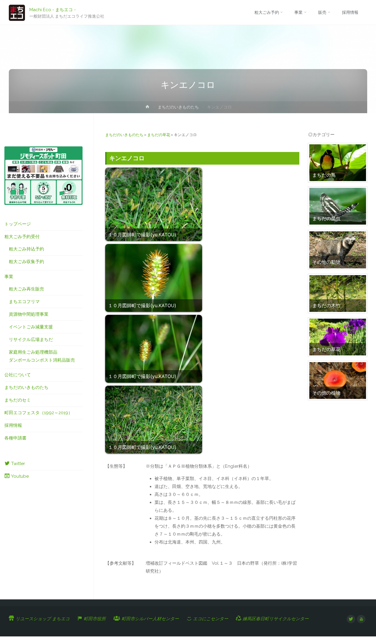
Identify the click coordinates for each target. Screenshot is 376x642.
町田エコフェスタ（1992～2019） (38, 412)
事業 (8, 276)
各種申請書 (15, 438)
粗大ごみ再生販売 (26, 289)
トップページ (17, 224)
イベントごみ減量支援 (31, 327)
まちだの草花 (158, 135)
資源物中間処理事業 (28, 314)
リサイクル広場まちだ (31, 339)
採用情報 (13, 425)
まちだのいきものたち (178, 107)
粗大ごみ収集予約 (26, 261)
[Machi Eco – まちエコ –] (17, 12)
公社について (17, 374)
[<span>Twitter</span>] (351, 619)
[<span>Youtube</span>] (361, 619)
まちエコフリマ (24, 301)
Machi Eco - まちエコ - (52, 9)
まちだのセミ (17, 400)
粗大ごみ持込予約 (26, 249)
